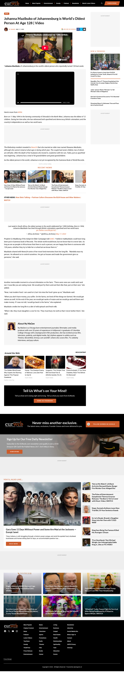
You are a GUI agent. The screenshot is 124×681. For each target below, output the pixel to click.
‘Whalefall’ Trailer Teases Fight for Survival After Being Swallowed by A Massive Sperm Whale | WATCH (101, 611)
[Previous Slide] (6, 181)
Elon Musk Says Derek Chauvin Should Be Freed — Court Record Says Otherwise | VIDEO (61, 588)
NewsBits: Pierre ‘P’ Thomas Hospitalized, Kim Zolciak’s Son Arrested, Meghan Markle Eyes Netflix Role (105, 83)
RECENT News (45, 167)
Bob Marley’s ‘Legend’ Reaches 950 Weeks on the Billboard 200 (61, 612)
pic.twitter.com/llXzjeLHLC (46, 230)
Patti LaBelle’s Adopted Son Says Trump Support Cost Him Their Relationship (100, 589)
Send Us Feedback (45, 401)
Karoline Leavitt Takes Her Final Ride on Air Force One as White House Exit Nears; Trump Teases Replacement (22, 611)
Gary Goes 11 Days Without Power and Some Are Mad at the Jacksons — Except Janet (14, 186)
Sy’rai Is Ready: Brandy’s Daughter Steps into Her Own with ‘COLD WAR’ (105, 520)
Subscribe (14, 451)
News (6, 13)
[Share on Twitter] (81, 29)
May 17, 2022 (61, 234)
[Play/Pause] (18, 102)
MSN (20, 112)
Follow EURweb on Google (104, 424)
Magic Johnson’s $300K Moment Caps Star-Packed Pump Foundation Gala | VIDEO (20, 588)
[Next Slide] (84, 181)
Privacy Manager (8, 659)
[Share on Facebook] (78, 29)
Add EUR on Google (69, 29)
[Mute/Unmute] (72, 102)
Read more (15, 544)
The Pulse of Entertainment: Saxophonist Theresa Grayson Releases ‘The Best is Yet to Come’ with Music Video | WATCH (62, 187)
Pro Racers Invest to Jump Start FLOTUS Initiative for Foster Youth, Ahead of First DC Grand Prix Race (104, 74)
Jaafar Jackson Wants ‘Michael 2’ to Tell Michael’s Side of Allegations (103, 90)
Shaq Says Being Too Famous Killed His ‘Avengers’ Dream (105, 531)
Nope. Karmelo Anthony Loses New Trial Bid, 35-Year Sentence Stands (105, 509)
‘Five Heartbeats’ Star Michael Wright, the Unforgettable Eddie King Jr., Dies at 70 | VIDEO (104, 542)
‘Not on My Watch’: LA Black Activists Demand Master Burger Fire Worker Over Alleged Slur (38, 186)
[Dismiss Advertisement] (18, 74)
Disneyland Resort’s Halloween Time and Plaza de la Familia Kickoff (105, 104)
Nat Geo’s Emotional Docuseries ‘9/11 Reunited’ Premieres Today (105, 97)
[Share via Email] (84, 29)
